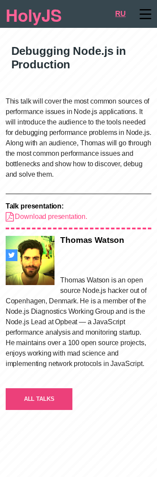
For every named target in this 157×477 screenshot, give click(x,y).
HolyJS (34, 15)
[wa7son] (11, 255)
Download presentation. (50, 216)
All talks (39, 399)
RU (120, 14)
